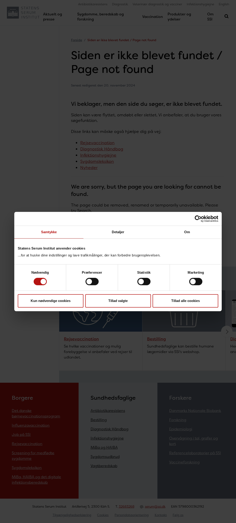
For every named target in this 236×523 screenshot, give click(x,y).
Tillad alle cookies (185, 301)
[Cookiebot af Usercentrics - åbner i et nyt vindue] (198, 218)
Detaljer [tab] (118, 232)
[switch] (92, 281)
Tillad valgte (118, 301)
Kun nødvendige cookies (51, 301)
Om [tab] (187, 232)
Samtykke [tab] (49, 232)
